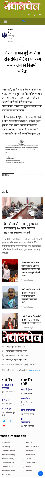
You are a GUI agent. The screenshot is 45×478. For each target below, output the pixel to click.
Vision (29, 466)
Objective (30, 454)
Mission (29, 450)
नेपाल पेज (11, 31)
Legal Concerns (33, 446)
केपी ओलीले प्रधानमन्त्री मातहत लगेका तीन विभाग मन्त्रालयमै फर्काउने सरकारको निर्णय (31, 296)
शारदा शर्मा (28, 393)
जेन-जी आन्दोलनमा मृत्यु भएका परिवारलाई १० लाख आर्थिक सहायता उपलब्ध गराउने (21, 228)
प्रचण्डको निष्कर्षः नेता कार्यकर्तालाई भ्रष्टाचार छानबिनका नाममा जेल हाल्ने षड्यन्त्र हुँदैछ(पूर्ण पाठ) (31, 269)
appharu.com (34, 370)
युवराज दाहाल (29, 414)
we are (29, 470)
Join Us (29, 442)
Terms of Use (32, 462)
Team (28, 458)
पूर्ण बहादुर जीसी (26, 404)
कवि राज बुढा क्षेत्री (8, 414)
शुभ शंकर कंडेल (7, 393)
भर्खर (5, 192)
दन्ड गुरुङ (9, 403)
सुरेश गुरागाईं (29, 426)
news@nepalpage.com (16, 359)
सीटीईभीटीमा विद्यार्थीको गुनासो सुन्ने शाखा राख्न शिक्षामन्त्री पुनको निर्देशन (31, 320)
